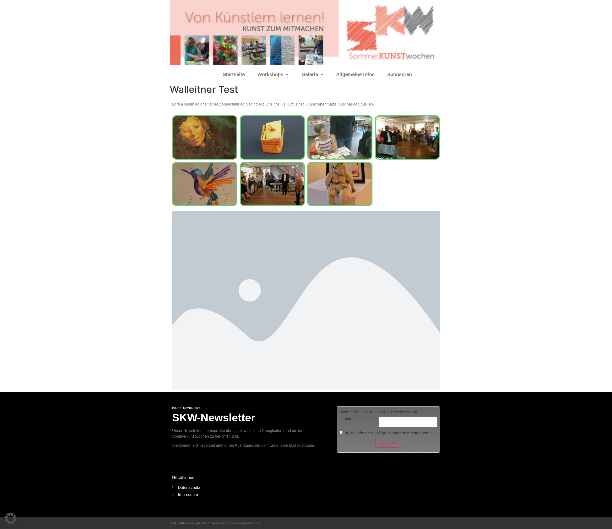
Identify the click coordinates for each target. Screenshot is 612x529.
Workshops (270, 74)
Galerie (309, 74)
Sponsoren (399, 74)
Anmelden (388, 442)
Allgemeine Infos (355, 74)
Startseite (234, 74)
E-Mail (345, 419)
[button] (10, 518)
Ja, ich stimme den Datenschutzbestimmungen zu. (389, 432)
